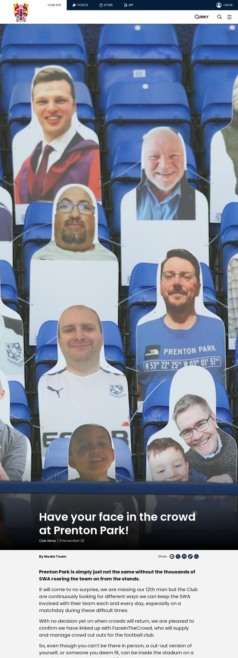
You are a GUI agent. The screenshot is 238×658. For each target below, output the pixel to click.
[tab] (54, 5)
